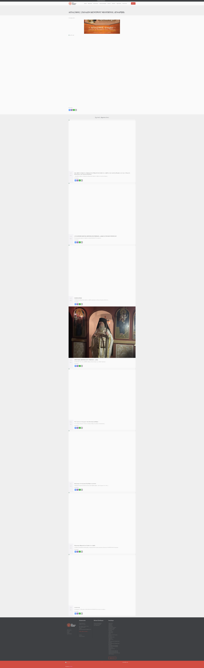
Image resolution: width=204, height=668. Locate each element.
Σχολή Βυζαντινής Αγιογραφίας (113, 645)
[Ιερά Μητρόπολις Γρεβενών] (72, 3)
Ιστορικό (68, 631)
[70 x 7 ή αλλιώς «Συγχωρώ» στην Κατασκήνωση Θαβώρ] (102, 394)
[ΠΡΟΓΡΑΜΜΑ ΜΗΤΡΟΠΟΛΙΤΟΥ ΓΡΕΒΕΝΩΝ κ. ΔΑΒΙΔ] (102, 332)
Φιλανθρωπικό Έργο (112, 648)
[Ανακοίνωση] (102, 579)
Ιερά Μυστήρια (69, 633)
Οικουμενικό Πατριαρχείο (98, 623)
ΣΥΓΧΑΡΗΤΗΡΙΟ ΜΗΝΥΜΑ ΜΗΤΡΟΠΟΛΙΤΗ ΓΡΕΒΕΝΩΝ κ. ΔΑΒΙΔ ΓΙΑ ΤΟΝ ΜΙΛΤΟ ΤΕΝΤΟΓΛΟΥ (95, 236)
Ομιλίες (110, 633)
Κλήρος (68, 632)
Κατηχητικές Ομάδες (112, 628)
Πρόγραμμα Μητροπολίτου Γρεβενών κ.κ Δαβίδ (84, 545)
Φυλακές (110, 649)
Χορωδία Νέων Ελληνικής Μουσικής (114, 652)
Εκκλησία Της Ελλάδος (97, 624)
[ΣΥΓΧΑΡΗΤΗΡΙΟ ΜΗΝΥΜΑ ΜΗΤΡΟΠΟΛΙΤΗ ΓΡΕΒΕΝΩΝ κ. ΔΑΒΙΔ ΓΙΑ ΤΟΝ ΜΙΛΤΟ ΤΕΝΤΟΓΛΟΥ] (102, 208)
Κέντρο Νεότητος (82, 636)
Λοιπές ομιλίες (111, 631)
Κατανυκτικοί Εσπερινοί (112, 627)
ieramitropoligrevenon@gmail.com (85, 629)
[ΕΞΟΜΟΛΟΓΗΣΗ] (102, 270)
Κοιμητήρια (110, 630)
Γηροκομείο (110, 624)
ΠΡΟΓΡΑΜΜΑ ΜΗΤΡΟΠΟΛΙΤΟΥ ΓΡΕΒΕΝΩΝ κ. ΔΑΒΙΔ (86, 359)
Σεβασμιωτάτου (111, 639)
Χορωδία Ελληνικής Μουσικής (113, 650)
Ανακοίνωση (77, 607)
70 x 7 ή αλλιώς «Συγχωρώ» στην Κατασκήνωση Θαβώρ (86, 421)
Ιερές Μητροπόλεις (97, 625)
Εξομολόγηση (111, 626)
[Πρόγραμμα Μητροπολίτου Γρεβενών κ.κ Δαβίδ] (102, 518)
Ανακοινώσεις (111, 623)
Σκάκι (109, 640)
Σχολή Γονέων (111, 647)
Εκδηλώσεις (110, 625)
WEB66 (71, 666)
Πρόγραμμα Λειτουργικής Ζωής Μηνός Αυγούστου (85, 483)
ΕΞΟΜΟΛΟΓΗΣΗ (78, 298)
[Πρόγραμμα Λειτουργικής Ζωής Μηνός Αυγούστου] (102, 456)
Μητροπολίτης (111, 632)
